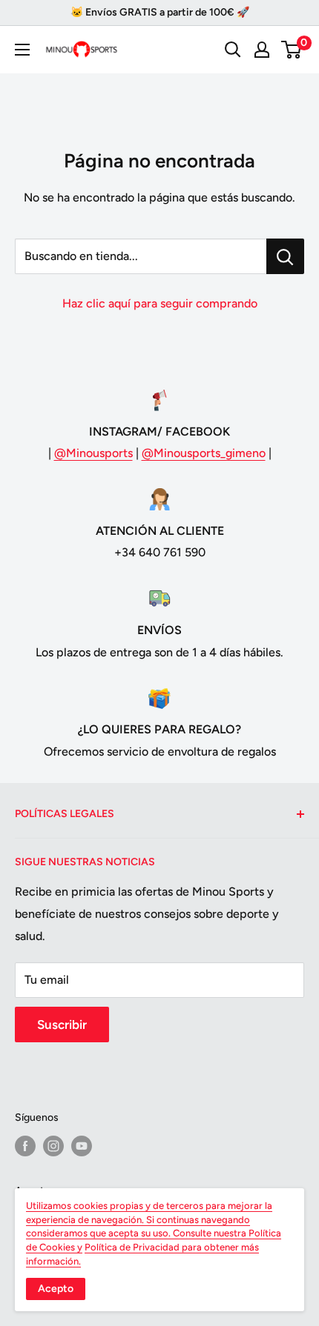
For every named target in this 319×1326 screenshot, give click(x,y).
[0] (292, 50)
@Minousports (93, 453)
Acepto (55, 1288)
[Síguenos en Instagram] (53, 1146)
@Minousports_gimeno (204, 453)
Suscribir (62, 1024)
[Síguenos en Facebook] (25, 1146)
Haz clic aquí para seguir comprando (159, 303)
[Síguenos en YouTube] (81, 1146)
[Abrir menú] (22, 50)
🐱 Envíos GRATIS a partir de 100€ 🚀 (159, 12)
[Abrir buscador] (233, 49)
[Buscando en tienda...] (285, 256)
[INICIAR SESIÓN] (261, 49)
